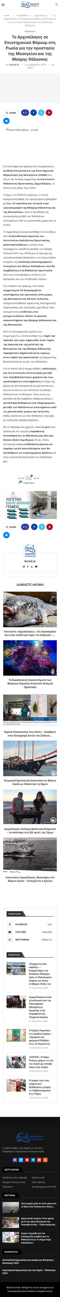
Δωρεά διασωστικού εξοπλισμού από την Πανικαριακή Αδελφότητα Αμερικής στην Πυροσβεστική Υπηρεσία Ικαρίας (40, 1007)
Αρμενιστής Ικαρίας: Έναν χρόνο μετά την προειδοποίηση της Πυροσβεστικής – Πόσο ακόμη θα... (39, 1221)
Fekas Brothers (29, 1291)
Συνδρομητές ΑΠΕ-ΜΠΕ (44, 1187)
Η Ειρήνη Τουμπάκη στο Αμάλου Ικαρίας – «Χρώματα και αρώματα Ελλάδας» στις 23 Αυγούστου (41, 1037)
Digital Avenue (46, 1291)
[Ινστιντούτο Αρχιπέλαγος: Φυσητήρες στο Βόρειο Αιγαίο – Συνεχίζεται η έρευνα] (30, 855)
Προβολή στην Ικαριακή (14, 1177)
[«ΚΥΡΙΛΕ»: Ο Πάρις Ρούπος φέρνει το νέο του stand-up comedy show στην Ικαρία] (16, 1062)
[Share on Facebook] (33, 112)
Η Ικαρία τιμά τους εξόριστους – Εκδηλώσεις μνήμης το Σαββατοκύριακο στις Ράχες (40, 1087)
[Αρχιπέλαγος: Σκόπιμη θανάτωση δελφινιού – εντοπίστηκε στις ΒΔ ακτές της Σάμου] (30, 806)
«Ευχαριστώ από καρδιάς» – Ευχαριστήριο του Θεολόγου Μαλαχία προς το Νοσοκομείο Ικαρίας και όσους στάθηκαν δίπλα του (40, 974)
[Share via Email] (6, 121)
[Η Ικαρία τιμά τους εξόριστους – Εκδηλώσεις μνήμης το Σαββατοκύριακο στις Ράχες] (16, 1085)
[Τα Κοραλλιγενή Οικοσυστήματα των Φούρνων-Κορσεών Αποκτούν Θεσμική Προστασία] (30, 658)
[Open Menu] (3, 4)
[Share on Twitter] (41, 112)
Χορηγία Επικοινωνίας (13, 1182)
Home (7, 15)
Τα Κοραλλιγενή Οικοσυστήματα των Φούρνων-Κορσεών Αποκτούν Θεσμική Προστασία (30, 684)
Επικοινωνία (38, 1177)
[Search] (56, 4)
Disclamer (7, 1187)
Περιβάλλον (22, 15)
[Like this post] (26, 112)
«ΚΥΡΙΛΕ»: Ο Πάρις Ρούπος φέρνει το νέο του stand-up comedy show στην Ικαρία (41, 1062)
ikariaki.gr (14, 64)
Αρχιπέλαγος (41, 15)
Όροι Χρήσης (38, 1182)
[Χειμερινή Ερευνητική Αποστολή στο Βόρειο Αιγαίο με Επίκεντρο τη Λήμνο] (30, 758)
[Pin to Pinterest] (49, 112)
